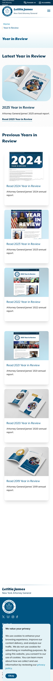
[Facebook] (17, 617)
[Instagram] (13, 617)
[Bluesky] (8, 617)
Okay (11, 675)
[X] (3, 617)
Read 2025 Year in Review (17, 119)
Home (6, 24)
